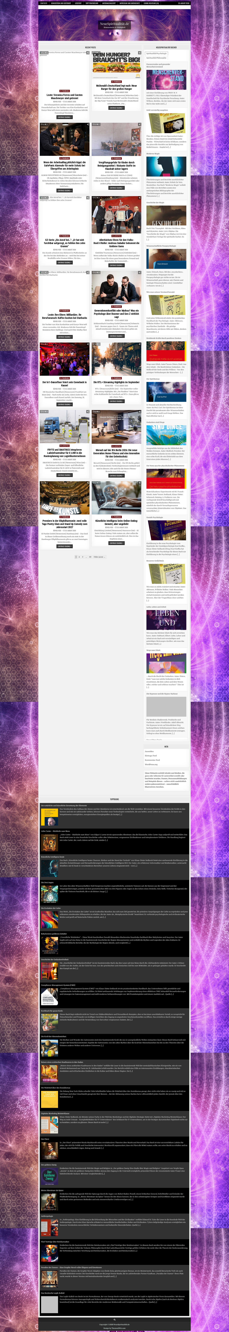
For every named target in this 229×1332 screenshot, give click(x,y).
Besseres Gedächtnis (155, 515)
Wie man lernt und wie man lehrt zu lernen (59, 1285)
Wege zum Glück (153, 604)
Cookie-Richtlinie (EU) (151, 3)
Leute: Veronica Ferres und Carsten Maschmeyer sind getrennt (65, 96)
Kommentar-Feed (152, 752)
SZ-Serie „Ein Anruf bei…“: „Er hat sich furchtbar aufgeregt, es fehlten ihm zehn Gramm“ (64, 243)
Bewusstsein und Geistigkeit (61, 3)
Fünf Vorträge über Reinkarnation (55, 1157)
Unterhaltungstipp (109, 3)
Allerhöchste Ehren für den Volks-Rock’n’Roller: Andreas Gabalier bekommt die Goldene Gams (116, 243)
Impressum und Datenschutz (130, 3)
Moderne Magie (153, 108)
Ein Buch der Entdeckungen (52, 1259)
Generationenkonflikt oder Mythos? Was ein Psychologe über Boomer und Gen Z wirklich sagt (116, 314)
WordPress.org (151, 756)
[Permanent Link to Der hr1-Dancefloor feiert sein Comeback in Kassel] (64, 359)
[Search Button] (114, 1311)
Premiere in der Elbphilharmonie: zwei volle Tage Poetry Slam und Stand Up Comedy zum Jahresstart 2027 (64, 524)
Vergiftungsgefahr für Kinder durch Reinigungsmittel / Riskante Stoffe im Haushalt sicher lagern (117, 165)
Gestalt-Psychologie (154, 471)
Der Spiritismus (153, 333)
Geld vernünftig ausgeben (157, 64)
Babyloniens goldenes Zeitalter (54, 849)
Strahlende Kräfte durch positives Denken (163, 292)
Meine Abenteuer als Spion (52, 1105)
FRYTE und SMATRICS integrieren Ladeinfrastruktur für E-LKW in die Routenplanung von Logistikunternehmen (64, 453)
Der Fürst (45, 1054)
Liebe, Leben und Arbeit (156, 561)
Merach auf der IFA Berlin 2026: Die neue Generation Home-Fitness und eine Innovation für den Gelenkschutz (116, 453)
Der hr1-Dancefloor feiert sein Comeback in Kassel (65, 384)
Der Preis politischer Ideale (52, 1234)
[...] (169, 101)
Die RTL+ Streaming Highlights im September (116, 382)
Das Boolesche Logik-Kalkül (52, 1208)
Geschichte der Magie (155, 157)
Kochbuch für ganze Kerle (52, 926)
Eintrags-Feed (151, 748)
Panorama (65, 91)
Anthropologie (47, 1131)
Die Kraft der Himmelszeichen (53, 951)
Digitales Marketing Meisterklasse (55, 1028)
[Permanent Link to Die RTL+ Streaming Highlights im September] (116, 359)
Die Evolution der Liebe (51, 823)
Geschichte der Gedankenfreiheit (54, 874)
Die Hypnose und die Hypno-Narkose (162, 648)
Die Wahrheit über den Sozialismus (55, 1003)
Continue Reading (65, 117)
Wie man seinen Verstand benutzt (160, 246)
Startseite (43, 3)
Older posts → (99, 557)
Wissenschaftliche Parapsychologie (161, 200)
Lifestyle (117, 236)
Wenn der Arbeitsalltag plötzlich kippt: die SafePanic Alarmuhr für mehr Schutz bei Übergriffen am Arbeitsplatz (64, 165)
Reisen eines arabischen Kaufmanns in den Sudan (62, 977)
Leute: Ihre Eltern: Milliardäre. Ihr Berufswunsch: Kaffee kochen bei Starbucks (64, 316)
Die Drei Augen (47, 797)
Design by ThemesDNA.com (114, 1320)
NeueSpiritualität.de (114, 23)
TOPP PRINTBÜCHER (92, 3)
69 (90, 557)
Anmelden (149, 743)
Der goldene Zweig (154, 694)
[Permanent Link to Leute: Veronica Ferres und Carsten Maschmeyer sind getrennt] (64, 69)
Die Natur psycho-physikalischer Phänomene (165, 420)
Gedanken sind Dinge (155, 376)
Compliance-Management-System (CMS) (58, 900)
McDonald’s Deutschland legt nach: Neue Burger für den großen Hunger (116, 87)
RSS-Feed (58, 101)
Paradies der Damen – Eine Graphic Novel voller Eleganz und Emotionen (71, 1182)
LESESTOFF (78, 3)
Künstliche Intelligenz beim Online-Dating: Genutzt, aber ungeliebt (116, 522)
